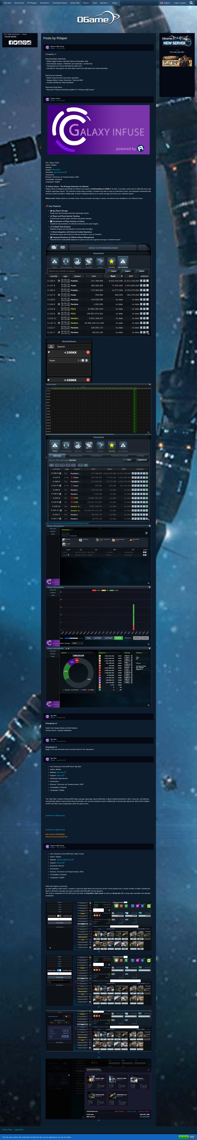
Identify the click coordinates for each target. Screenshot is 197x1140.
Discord (55, 170)
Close (192, 1137)
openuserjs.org (59, 172)
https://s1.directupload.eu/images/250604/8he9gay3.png (66, 523)
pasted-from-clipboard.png (55, 815)
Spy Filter (60, 772)
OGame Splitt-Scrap (64, 860)
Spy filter (53, 715)
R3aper (52, 48)
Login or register (180, 3)
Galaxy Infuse (55, 98)
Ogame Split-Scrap (57, 46)
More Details (184, 1137)
